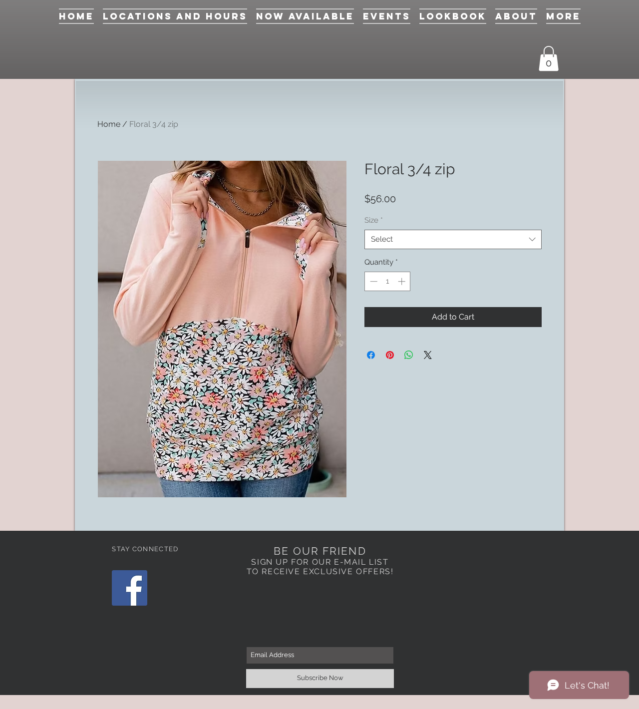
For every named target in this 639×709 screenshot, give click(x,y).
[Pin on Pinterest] (390, 355)
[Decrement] (372, 281)
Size (373, 220)
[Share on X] (428, 355)
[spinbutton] (387, 281)
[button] (548, 58)
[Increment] (402, 281)
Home (108, 124)
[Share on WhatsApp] (409, 355)
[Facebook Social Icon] (129, 588)
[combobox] (453, 239)
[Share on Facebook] (371, 355)
